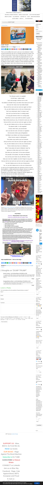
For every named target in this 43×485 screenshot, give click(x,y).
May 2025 (39, 114)
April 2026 (39, 100)
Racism (23, 265)
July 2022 (39, 159)
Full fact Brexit (39, 61)
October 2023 (39, 140)
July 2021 (39, 176)
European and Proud (11, 476)
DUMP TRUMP (5, 45)
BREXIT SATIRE (8, 16)
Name (2, 291)
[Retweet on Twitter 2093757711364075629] (39, 317)
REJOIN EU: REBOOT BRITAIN (11, 14)
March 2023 (40, 147)
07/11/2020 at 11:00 (26, 281)
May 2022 (39, 161)
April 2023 (39, 146)
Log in (37, 430)
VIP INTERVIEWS (29, 18)
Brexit (17, 265)
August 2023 (40, 142)
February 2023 (39, 149)
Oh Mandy (39, 77)
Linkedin (17, 465)
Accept (37, 483)
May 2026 (39, 99)
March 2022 (40, 163)
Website (2, 299)
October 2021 (39, 172)
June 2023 (39, 144)
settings (31, 483)
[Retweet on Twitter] (36, 255)
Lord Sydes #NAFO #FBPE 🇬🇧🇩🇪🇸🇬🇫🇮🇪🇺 (38, 358)
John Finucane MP (39, 382)
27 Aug (39, 384)
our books (13, 449)
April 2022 (39, 162)
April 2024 (39, 130)
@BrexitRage (38, 310)
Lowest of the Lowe (39, 76)
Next (6, 25)
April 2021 (39, 178)
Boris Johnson (12, 265)
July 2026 (39, 97)
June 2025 (39, 113)
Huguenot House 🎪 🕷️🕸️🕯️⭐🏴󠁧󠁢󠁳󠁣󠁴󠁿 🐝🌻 (39, 304)
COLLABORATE (16, 16)
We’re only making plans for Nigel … (39, 50)
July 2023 (39, 143)
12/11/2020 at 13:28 (23, 273)
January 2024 (39, 134)
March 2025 (40, 116)
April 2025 (39, 115)
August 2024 (40, 126)
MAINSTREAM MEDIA (35, 16)
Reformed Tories (39, 80)
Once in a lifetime (39, 47)
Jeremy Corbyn (39, 261)
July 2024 (39, 127)
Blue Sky (15, 468)
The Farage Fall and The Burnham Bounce (40, 55)
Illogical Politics (39, 58)
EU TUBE (16, 457)
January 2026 (39, 103)
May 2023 (39, 145)
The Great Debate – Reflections (40, 67)
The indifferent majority (39, 85)
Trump (30, 265)
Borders (6, 22)
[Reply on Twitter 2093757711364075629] (37, 317)
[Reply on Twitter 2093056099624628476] (37, 418)
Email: (37, 29)
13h (37, 307)
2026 (39, 82)
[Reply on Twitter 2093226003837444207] (37, 370)
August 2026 (40, 96)
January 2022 (39, 167)
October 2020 (39, 188)
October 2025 (39, 109)
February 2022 (39, 165)
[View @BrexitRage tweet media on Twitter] (40, 343)
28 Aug (39, 263)
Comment (2, 302)
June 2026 (39, 98)
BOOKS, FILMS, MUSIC (23, 14)
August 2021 (40, 175)
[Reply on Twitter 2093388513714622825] (37, 291)
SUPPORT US (23, 16)
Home (3, 22)
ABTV (16, 473)
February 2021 (39, 181)
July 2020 (39, 192)
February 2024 (39, 132)
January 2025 (39, 120)
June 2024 (39, 128)
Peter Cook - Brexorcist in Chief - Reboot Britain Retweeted (39, 257)
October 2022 (39, 156)
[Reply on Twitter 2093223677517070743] (37, 345)
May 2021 (39, 177)
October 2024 (39, 123)
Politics (20, 265)
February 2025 (39, 118)
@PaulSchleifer (38, 311)
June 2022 (39, 160)
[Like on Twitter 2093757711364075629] (41, 317)
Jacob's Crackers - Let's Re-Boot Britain (11, 273)
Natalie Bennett (39, 327)
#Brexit (37, 363)
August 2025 (40, 112)
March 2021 (40, 179)
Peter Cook (18, 46)
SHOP (28, 16)
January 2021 (39, 183)
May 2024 (39, 129)
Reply (33, 278)
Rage (13, 471)
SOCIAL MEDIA (15, 18)
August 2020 (40, 191)
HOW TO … (21, 18)
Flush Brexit (40, 44)
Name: (37, 25)
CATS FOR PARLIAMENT (34, 14)
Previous (3, 25)
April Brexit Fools (40, 73)
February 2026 (39, 102)
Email (2, 295)
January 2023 (39, 150)
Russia (27, 265)
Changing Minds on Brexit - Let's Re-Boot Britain (12, 281)
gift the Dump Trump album (9, 207)
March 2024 (40, 131)
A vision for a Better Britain (40, 70)
